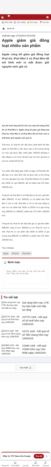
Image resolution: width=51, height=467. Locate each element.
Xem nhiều (21, 22)
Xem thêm (24, 368)
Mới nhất (8, 22)
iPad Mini (26, 253)
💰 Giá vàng (32, 22)
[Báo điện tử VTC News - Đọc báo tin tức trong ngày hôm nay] (17, 17)
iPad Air (15, 253)
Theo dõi (38, 456)
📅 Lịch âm (44, 22)
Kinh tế (10, 28)
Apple (5, 253)
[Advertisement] (25, 94)
